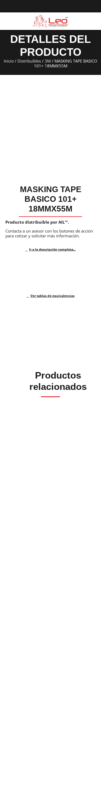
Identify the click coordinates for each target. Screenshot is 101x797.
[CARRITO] (93, 21)
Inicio (9, 61)
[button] (6, 21)
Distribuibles (29, 61)
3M (48, 61)
